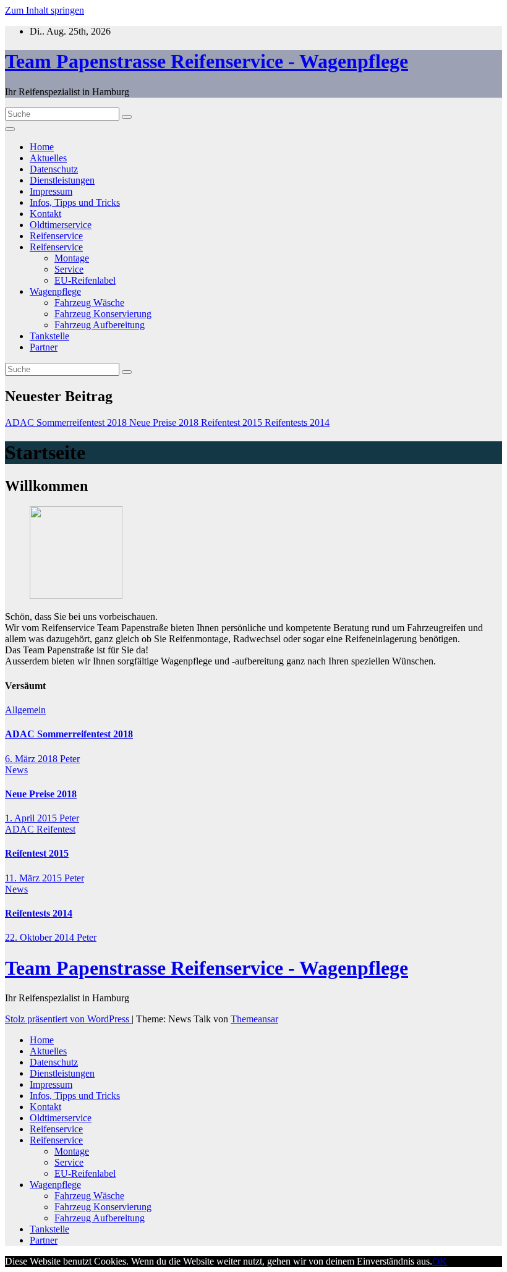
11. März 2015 (34, 878)
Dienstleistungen (62, 180)
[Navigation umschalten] (10, 129)
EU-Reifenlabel (85, 280)
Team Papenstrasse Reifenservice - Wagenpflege (206, 61)
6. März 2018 (32, 758)
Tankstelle (49, 336)
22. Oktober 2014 (41, 937)
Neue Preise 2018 (41, 794)
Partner (44, 347)
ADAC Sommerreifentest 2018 (69, 734)
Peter (70, 758)
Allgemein (25, 710)
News (16, 770)
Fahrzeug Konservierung (102, 313)
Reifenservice (56, 236)
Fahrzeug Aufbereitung (99, 325)
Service (68, 269)
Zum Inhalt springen (44, 10)
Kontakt (45, 213)
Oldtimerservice (61, 224)
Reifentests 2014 (38, 913)
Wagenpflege (55, 291)
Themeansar (254, 1019)
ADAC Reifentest (40, 829)
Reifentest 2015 (37, 853)
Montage (71, 258)
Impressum (51, 191)
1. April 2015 (32, 818)
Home (42, 147)
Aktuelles (48, 158)
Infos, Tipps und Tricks (75, 202)
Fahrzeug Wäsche (89, 302)
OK (439, 1261)
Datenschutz (54, 169)
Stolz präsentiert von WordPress (68, 1019)
